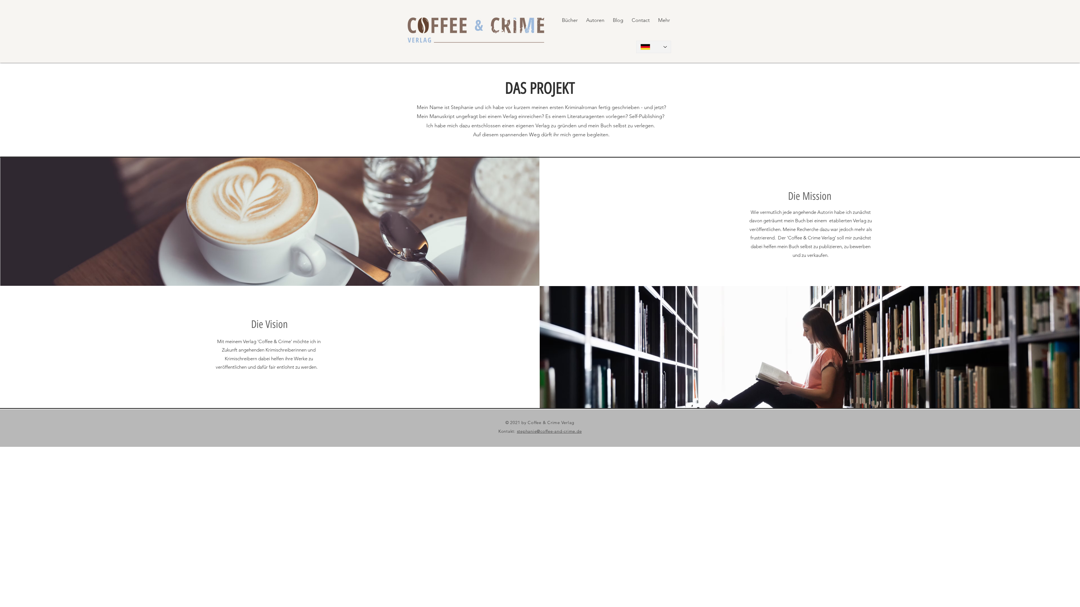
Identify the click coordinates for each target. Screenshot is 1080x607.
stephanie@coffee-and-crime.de (549, 431)
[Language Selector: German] (653, 47)
